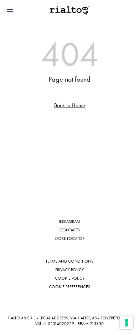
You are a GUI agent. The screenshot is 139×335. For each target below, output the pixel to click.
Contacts (70, 230)
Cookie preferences (69, 287)
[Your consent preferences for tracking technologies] (126, 322)
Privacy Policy (69, 270)
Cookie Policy (69, 278)
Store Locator (69, 238)
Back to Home (69, 105)
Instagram (69, 221)
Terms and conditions (69, 261)
